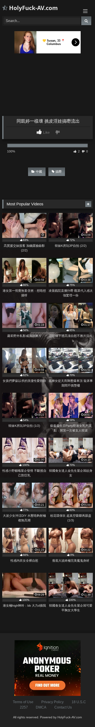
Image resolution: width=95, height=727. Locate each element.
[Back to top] (81, 713)
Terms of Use (23, 702)
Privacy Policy (52, 702)
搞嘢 (58, 171)
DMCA (41, 707)
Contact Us (63, 707)
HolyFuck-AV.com (33, 8)
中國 (39, 171)
